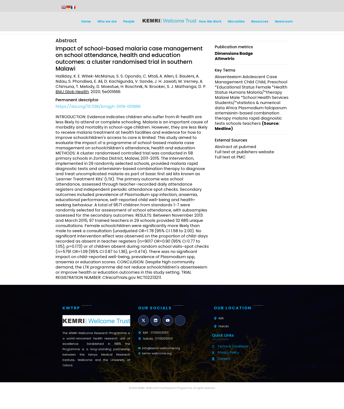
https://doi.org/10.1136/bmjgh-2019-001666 (98, 106)
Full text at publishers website (244, 152)
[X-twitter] (143, 320)
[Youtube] (167, 320)
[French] (73, 7)
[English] (64, 7)
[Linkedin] (155, 320)
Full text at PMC (230, 157)
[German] (68, 7)
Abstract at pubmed (235, 146)
